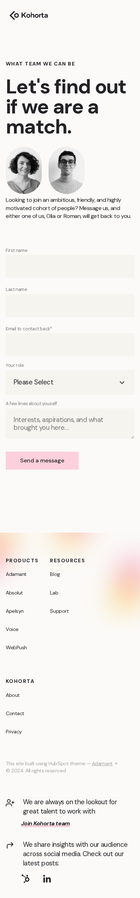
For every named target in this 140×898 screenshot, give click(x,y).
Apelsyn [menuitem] (15, 611)
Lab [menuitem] (54, 592)
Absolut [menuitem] (14, 592)
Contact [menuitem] (15, 713)
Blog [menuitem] (55, 574)
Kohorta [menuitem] (20, 681)
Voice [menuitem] (12, 629)
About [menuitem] (13, 695)
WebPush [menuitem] (16, 647)
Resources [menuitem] (67, 560)
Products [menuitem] (22, 560)
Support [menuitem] (59, 611)
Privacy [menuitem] (14, 731)
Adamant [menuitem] (16, 574)
